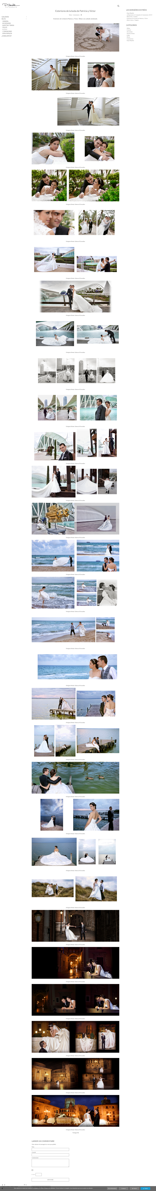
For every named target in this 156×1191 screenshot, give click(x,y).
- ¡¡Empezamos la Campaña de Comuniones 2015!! (139, 15)
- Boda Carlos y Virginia (132, 20)
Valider (146, 1188)
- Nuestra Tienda (130, 33)
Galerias (5, 17)
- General (128, 30)
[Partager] (81, 15)
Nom (33, 1147)
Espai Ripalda (7, 33)
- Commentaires (76, 15)
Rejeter (135, 1188)
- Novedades (129, 31)
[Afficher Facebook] (2, 1185)
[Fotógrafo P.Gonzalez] (11, 9)
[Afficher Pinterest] (4, 1185)
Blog (4, 19)
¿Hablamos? (7, 36)
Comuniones (7, 31)
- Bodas (128, 37)
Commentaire (35, 1157)
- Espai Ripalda (130, 13)
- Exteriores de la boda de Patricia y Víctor (137, 18)
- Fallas (128, 35)
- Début (128, 28)
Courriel (34, 1152)
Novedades (6, 23)
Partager (75, 1132)
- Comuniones (129, 38)
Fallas (4, 27)
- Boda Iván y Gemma (131, 16)
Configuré (123, 1188)
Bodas (4, 29)
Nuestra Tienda (8, 25)
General (5, 21)
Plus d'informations (112, 1188)
